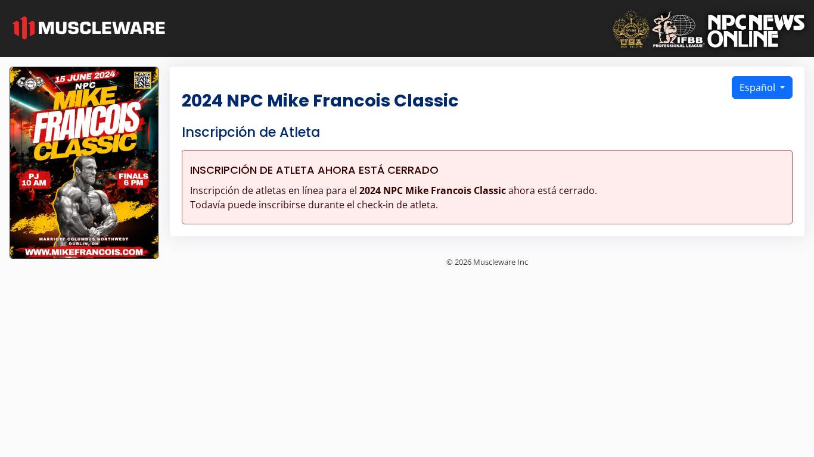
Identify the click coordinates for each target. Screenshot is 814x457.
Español (759, 87)
